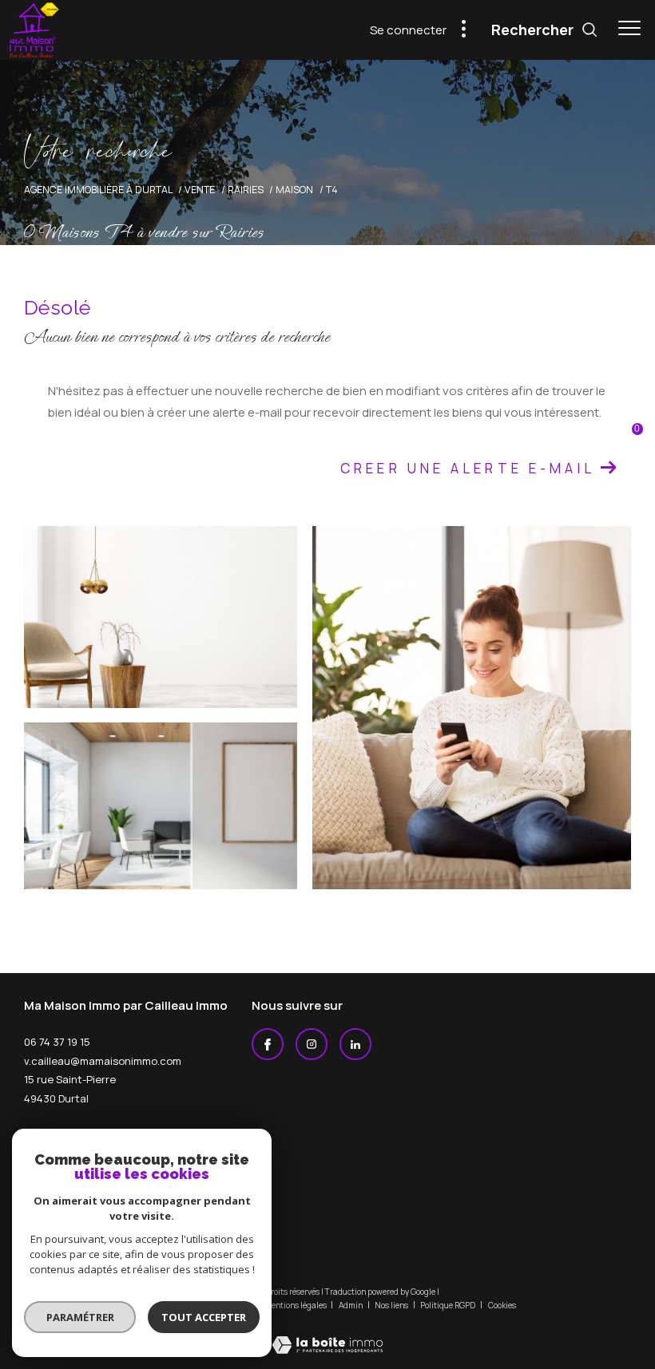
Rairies (246, 189)
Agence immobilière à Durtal (98, 189)
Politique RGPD (447, 1305)
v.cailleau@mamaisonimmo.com (102, 1061)
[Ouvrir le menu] (629, 28)
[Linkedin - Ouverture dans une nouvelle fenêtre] (355, 1044)
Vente (200, 189)
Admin (351, 1305)
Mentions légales (296, 1305)
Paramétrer (80, 1317)
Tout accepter (203, 1317)
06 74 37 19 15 (57, 1042)
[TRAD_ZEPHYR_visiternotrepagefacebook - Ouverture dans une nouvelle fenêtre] (268, 1044)
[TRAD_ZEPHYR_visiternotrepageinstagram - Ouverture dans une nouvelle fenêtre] (312, 1044)
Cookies (502, 1306)
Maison (294, 189)
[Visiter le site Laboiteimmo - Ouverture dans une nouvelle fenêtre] (327, 1334)
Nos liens (392, 1305)
